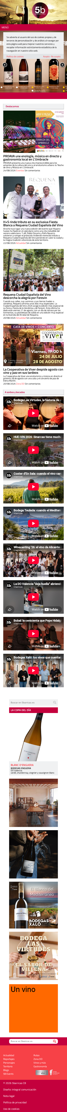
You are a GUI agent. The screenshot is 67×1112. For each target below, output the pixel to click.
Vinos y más (40, 1063)
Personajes (9, 1063)
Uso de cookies (11, 1109)
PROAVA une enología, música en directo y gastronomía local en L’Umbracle (32, 158)
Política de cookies (15, 56)
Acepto (46, 56)
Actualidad (21, 243)
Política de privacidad (15, 1102)
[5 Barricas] (40, 11)
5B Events (8, 1074)
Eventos (20, 170)
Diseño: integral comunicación (19, 1089)
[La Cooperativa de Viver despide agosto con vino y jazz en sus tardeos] (33, 345)
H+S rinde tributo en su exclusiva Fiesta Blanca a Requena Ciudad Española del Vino (33, 223)
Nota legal (8, 1096)
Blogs (6, 1070)
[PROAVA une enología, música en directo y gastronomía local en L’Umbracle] (33, 132)
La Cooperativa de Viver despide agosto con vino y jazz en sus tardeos (33, 371)
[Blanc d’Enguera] (33, 737)
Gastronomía (40, 1066)
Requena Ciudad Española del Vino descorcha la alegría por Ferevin (27, 296)
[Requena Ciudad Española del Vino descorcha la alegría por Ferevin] (33, 270)
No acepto (55, 56)
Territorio (8, 1066)
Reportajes (8, 1059)
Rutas (37, 1055)
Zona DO (20, 383)
